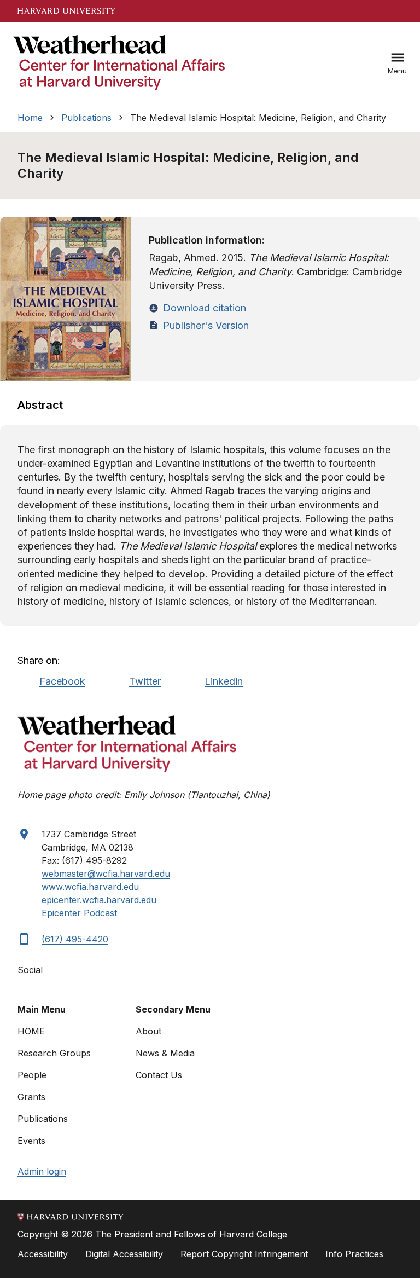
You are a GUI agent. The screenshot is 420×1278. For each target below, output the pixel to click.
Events (31, 1140)
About (148, 1031)
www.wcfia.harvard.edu (90, 886)
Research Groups (54, 1053)
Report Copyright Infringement (244, 1253)
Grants (31, 1096)
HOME (31, 1031)
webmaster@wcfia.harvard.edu (106, 873)
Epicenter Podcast (79, 912)
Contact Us (159, 1074)
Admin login (42, 1171)
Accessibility (43, 1253)
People (32, 1074)
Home (30, 117)
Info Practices (354, 1253)
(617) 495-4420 (75, 939)
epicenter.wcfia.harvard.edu (99, 899)
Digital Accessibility (124, 1253)
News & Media (165, 1053)
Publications (86, 117)
